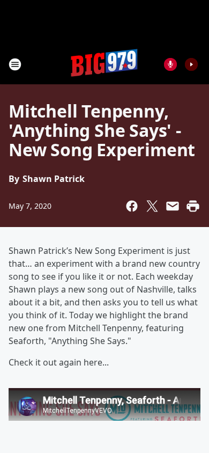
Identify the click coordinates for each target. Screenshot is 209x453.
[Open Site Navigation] (15, 64)
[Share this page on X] (152, 206)
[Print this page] (192, 206)
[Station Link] (104, 64)
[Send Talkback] (170, 64)
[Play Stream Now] (191, 64)
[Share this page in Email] (172, 206)
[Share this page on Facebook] (131, 206)
